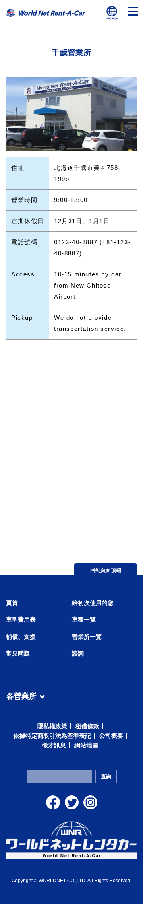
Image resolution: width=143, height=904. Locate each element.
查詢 (106, 777)
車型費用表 (21, 619)
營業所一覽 (87, 636)
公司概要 (111, 735)
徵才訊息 (54, 745)
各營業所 (21, 695)
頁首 (12, 602)
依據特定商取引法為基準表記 (52, 735)
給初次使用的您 (93, 602)
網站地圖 (86, 745)
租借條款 (87, 726)
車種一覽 (84, 619)
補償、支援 (21, 636)
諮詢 (78, 653)
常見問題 (18, 653)
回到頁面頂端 (105, 570)
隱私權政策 (52, 726)
